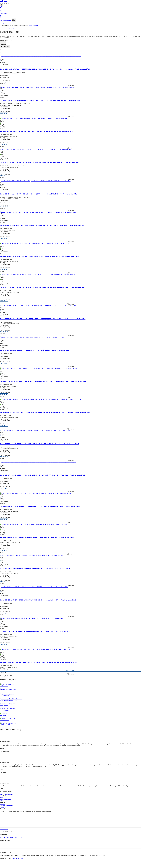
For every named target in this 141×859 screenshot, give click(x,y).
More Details (70, 670)
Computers (8, 28)
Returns (2, 800)
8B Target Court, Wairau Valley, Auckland (11, 837)
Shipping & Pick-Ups (5, 799)
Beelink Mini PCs (17, 28)
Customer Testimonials (6, 805)
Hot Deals (4, 23)
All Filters (3, 44)
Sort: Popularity (5, 46)
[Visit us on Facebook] (70, 843)
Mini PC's (129, 36)
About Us (2, 804)
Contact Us (3, 807)
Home (1, 28)
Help (1, 797)
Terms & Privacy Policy (18, 858)
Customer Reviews (33, 25)
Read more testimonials (6, 794)
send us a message (21, 832)
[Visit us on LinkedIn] (70, 846)
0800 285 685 (4, 829)
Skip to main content (5, 20)
